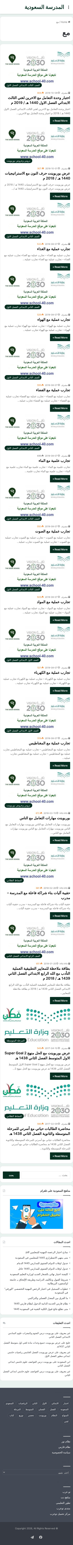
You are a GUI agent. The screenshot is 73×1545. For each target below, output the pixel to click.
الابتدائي (55, 1403)
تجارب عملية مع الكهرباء (52, 672)
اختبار (65, 1403)
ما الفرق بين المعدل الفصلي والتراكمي (48, 1298)
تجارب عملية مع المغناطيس (49, 743)
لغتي (66, 1421)
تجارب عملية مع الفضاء (53, 390)
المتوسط (29, 1409)
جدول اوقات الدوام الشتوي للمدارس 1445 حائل (43, 1268)
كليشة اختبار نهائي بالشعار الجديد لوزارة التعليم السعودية (39, 1274)
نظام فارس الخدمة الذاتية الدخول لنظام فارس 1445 (41, 1303)
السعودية (64, 1409)
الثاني (34, 1403)
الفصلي (41, 1409)
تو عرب (66, 1491)
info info (64, 813)
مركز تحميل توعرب (60, 1513)
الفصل (53, 1409)
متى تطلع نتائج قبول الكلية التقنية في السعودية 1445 (41, 1309)
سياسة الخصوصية (61, 1452)
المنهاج (65, 1415)
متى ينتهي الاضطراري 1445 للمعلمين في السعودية (41, 1257)
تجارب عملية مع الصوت (52, 531)
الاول (44, 1403)
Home (64, 22)
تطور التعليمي (63, 1502)
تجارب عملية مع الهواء (53, 319)
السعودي (9, 1403)
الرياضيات (22, 1403)
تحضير (31, 1415)
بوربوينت (42, 1415)
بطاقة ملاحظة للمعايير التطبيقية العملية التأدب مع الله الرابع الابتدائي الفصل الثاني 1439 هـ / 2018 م (39, 973)
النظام (54, 1415)
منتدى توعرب (63, 1508)
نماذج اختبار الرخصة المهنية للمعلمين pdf (47, 1252)
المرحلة (17, 1409)
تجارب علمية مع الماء (54, 460)
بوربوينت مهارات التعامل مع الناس (45, 818)
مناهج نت (65, 1497)
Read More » (60, 120)
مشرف (64, 93)
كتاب (12, 1415)
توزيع (21, 1415)
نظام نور (65, 1441)
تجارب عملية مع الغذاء (53, 249)
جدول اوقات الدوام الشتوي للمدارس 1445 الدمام (42, 1263)
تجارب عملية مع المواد (53, 602)
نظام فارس (64, 1447)
